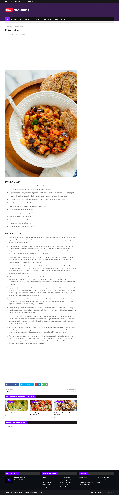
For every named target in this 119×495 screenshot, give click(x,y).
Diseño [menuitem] (56, 19)
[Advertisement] (41, 51)
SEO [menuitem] (21, 19)
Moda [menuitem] (63, 19)
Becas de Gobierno (65, 482)
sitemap (81, 480)
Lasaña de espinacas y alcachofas (37, 414)
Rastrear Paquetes (65, 487)
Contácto (99, 482)
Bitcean (44, 477)
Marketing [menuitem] (28, 19)
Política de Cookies (102, 480)
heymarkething (10, 34)
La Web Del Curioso (47, 482)
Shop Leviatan (64, 484)
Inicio (6, 1)
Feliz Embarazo (46, 480)
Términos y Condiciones (86, 482)
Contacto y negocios (27, 1)
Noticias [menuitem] (14, 19)
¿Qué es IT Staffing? (20, 477)
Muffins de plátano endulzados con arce (64, 414)
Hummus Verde (10, 413)
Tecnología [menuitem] (47, 19)
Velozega (45, 487)
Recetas (16, 26)
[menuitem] (7, 19)
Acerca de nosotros (15, 1)
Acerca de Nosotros (85, 484)
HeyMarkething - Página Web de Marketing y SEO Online (29, 492)
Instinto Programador (66, 480)
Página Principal (9, 26)
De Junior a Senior (65, 477)
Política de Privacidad (103, 477)
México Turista (46, 484)
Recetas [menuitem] (37, 19)
